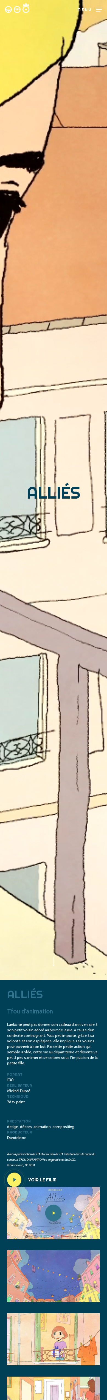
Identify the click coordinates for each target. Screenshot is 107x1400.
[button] (89, 9)
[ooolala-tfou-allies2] (53, 1339)
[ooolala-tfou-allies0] (53, 1276)
